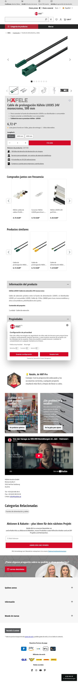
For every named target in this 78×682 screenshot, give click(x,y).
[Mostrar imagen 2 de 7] (34, 81)
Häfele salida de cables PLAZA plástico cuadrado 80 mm (20, 211)
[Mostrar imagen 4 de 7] (39, 81)
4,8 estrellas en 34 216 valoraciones (23, 159)
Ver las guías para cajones (53, 427)
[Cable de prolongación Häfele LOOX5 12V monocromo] (38, 247)
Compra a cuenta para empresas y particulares (27, 164)
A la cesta (50, 143)
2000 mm (29, 136)
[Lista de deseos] (56, 19)
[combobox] (24, 19)
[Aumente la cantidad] (25, 142)
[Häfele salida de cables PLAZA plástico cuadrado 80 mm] (20, 194)
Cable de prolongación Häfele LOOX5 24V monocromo (20, 263)
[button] (69, 677)
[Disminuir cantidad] (9, 142)
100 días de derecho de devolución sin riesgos (27, 151)
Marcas (50, 26)
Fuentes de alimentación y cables (17, 511)
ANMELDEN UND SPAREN (39, 545)
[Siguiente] (70, 59)
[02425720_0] (39, 58)
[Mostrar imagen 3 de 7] (36, 81)
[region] (39, 65)
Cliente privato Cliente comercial (41, 8)
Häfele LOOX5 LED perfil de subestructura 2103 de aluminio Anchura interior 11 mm (57, 211)
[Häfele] (17, 100)
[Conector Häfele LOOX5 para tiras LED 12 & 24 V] (38, 194)
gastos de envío (29, 637)
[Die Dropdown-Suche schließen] (51, 19)
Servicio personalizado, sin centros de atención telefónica (31, 155)
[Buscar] (46, 19)
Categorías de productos (19, 26)
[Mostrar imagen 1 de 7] (31, 81)
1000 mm (20, 136)
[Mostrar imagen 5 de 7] (41, 81)
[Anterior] (8, 59)
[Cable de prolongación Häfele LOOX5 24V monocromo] (20, 247)
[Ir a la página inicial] (39, 13)
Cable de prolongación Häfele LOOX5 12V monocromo (38, 263)
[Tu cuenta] (61, 19)
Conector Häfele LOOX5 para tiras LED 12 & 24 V (38, 211)
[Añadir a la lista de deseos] (69, 100)
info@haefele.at (15, 497)
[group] (20, 200)
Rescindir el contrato (12, 630)
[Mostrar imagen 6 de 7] (44, 81)
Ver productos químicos (17, 427)
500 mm (11, 136)
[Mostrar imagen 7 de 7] (46, 81)
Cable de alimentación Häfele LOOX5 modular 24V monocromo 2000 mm (57, 263)
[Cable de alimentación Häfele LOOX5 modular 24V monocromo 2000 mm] (57, 247)
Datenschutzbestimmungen (57, 551)
